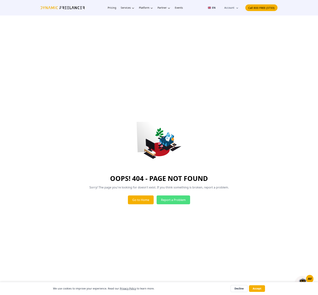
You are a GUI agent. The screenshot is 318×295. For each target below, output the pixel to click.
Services (126, 7)
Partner (162, 7)
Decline (239, 288)
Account (229, 7)
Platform (144, 7)
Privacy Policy (128, 288)
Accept (257, 288)
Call (261, 8)
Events (179, 7)
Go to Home (140, 200)
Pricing (112, 7)
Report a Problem (173, 200)
